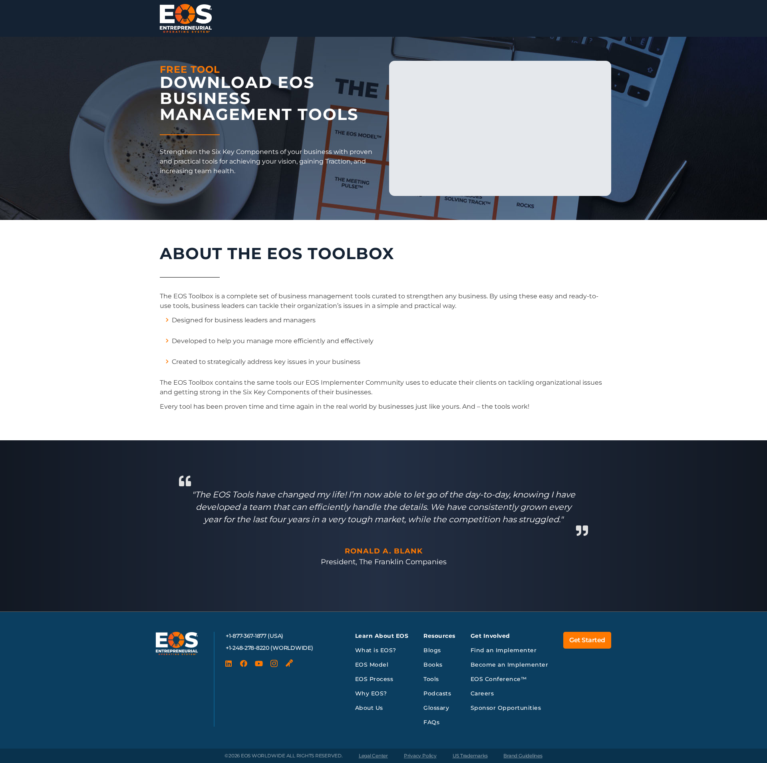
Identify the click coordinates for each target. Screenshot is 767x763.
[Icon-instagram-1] (274, 663)
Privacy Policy (420, 756)
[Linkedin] (228, 663)
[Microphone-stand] (289, 663)
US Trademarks (470, 756)
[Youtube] (258, 663)
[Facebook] (243, 663)
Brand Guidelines (522, 756)
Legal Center (373, 756)
